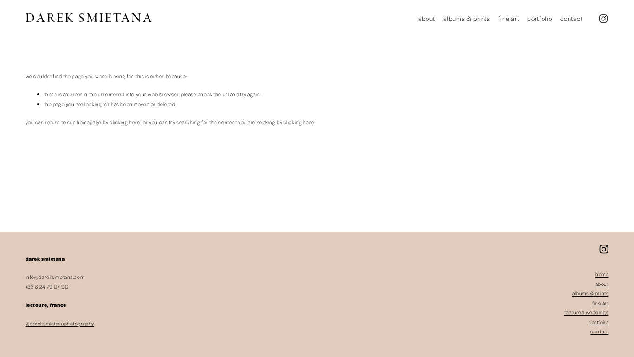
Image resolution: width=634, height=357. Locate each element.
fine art (600, 302)
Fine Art (508, 18)
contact (599, 331)
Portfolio (539, 18)
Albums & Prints (466, 18)
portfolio (598, 321)
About (426, 18)
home (601, 274)
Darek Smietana (89, 18)
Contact (571, 18)
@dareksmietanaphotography (60, 323)
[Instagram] (603, 18)
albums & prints (590, 293)
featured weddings (586, 312)
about (602, 283)
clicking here (125, 122)
